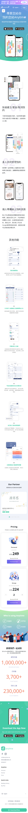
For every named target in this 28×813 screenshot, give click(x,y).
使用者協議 (10, 801)
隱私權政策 (17, 801)
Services (3, 770)
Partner (3, 773)
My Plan (3, 785)
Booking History (5, 783)
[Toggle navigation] (3, 10)
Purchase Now (14, 561)
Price (2, 775)
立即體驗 (24, 2)
